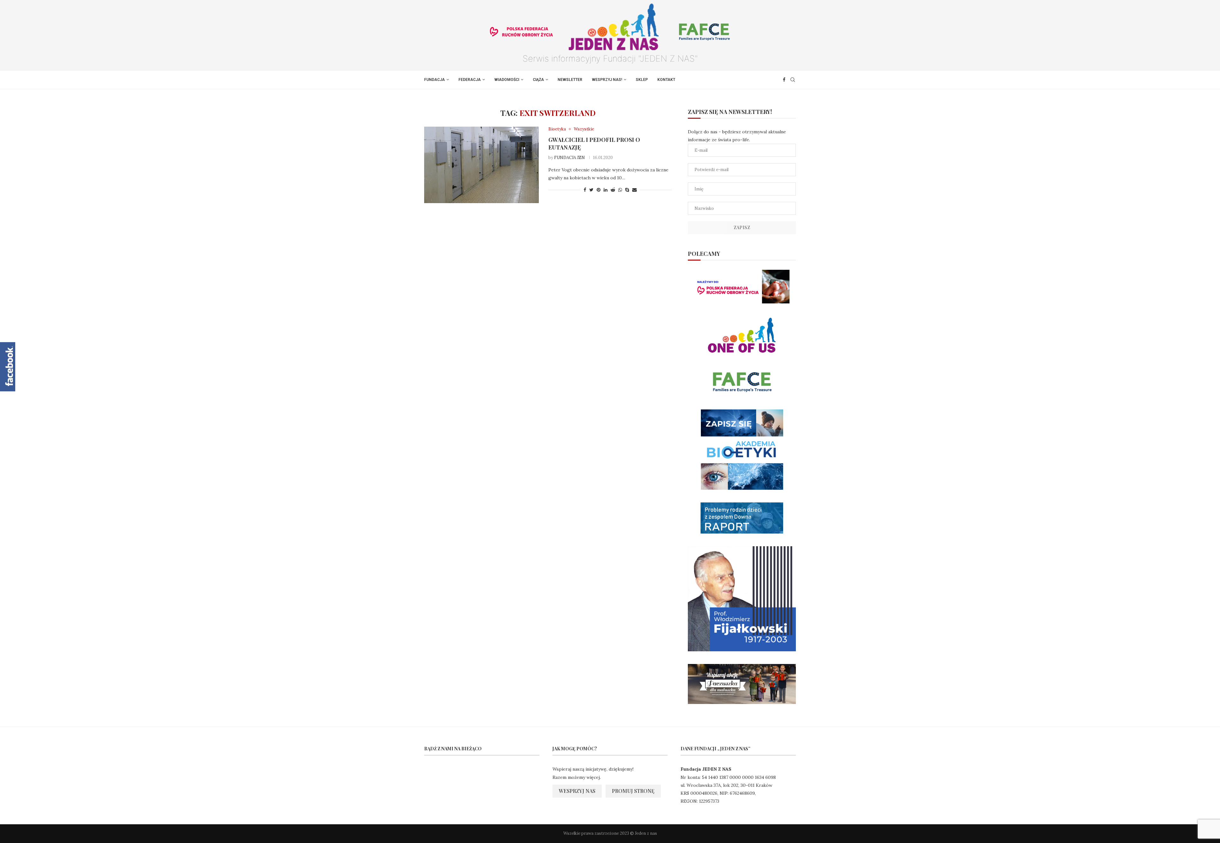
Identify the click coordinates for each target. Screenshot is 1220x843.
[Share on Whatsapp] (620, 190)
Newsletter (570, 79)
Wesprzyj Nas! (607, 79)
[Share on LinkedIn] (605, 190)
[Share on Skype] (627, 190)
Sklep (642, 79)
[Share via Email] (634, 190)
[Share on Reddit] (613, 190)
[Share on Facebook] (585, 190)
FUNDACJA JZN (569, 157)
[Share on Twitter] (591, 190)
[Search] (793, 79)
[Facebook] (784, 79)
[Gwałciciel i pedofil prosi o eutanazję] (481, 165)
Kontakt (666, 79)
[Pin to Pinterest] (598, 190)
